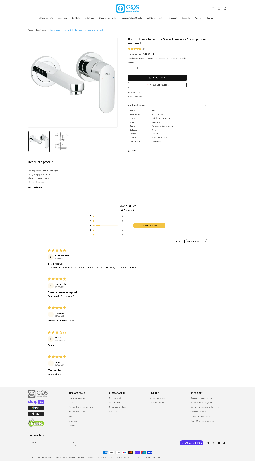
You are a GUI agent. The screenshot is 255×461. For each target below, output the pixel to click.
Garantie (113, 412)
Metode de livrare (157, 398)
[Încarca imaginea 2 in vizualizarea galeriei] (61, 141)
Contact (72, 426)
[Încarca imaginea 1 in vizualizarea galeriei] (39, 141)
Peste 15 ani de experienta (202, 421)
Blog (71, 416)
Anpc (71, 402)
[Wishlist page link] (213, 8)
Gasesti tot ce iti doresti (201, 398)
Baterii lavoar (41, 30)
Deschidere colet (157, 402)
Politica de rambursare (86, 457)
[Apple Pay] (36, 415)
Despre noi (73, 421)
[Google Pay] (36, 409)
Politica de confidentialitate (81, 407)
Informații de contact (142, 457)
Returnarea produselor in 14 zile (204, 407)
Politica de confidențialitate (65, 457)
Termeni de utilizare (105, 457)
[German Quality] (38, 397)
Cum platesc (114, 402)
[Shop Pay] (36, 403)
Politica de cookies (77, 412)
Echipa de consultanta (200, 416)
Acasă (30, 30)
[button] (31, 8)
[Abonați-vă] (73, 443)
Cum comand (115, 398)
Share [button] (133, 151)
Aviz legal (156, 457)
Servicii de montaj (198, 412)
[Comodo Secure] (36, 426)
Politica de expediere (124, 457)
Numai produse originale (201, 402)
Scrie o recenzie (149, 225)
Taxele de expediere (147, 58)
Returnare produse (117, 407)
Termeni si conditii (77, 398)
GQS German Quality (42, 457)
